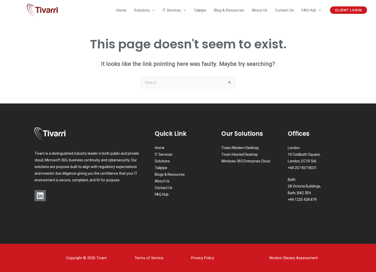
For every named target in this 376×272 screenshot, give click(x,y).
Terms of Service (149, 258)
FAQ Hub (162, 194)
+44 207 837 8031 (302, 168)
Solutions (162, 161)
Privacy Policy (202, 258)
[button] (152, 10)
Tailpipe (161, 168)
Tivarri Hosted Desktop (239, 154)
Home (159, 148)
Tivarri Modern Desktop (240, 148)
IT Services (163, 154)
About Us (162, 181)
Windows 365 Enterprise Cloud (245, 161)
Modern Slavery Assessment (293, 258)
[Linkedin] (40, 195)
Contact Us (163, 188)
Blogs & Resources (170, 174)
